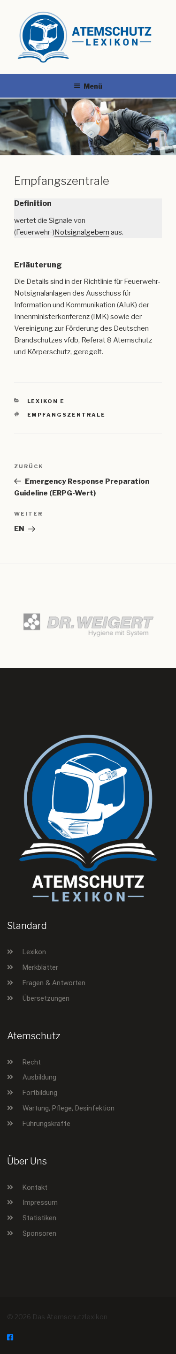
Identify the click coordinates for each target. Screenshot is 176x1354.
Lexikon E (46, 401)
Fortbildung (40, 1092)
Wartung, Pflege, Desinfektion (69, 1108)
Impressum (40, 1202)
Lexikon (34, 952)
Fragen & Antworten (54, 983)
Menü (93, 86)
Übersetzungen (46, 998)
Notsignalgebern (81, 232)
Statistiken (39, 1218)
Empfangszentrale (66, 414)
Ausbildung (39, 1077)
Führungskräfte (46, 1123)
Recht (32, 1062)
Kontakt (35, 1187)
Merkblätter (40, 967)
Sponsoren (39, 1233)
